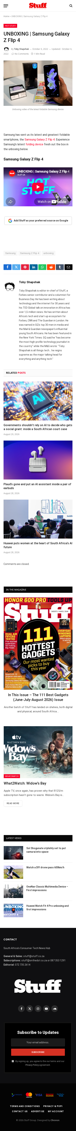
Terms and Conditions (25, 1106)
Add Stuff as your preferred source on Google (41, 220)
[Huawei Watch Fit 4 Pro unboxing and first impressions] (13, 910)
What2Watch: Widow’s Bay (25, 783)
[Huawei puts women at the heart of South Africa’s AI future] (38, 519)
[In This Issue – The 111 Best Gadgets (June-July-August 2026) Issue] (38, 643)
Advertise (37, 1111)
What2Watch (12, 776)
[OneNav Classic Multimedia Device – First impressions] (13, 891)
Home (6, 16)
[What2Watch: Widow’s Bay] (38, 752)
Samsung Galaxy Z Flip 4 (40, 139)
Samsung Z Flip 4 (29, 253)
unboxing (48, 253)
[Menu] (6, 6)
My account (56, 1111)
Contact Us (20, 1111)
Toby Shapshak (21, 49)
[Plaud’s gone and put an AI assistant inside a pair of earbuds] (38, 460)
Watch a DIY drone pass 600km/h (45, 867)
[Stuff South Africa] (38, 6)
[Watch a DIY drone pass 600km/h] (13, 872)
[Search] (70, 6)
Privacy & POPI (53, 1106)
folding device (34, 144)
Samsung (10, 253)
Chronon (55, 1120)
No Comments (22, 53)
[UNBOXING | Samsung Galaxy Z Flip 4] (38, 83)
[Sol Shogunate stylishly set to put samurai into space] (13, 853)
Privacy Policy (32, 1065)
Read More (13, 803)
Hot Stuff (10, 25)
